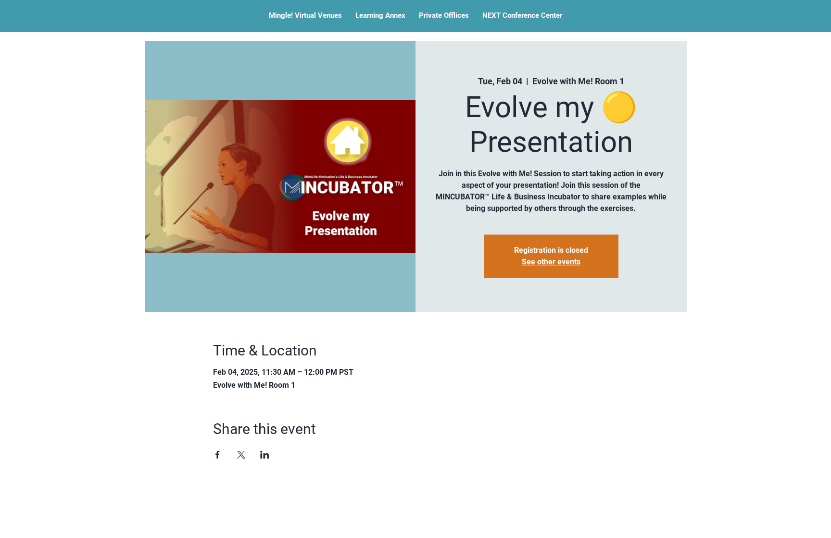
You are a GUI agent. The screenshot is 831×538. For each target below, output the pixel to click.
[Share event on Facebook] (217, 455)
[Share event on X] (241, 455)
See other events (551, 261)
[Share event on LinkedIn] (264, 455)
